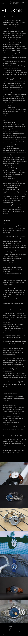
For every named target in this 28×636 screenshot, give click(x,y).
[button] (3, 3)
